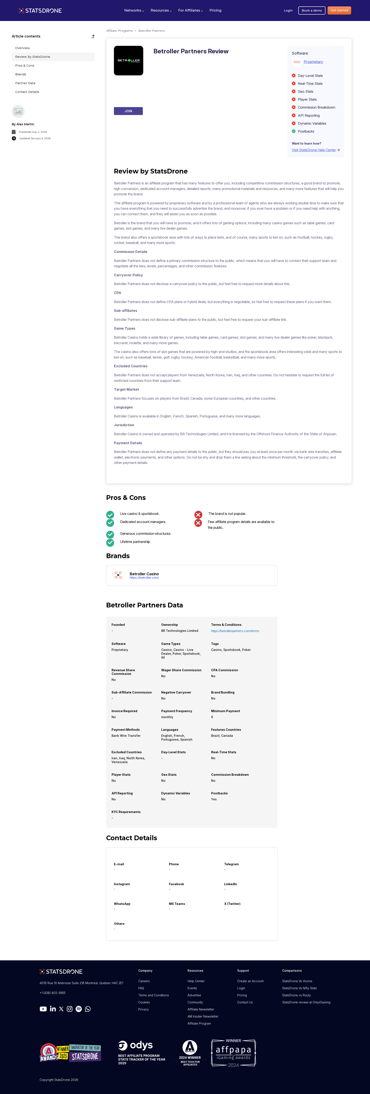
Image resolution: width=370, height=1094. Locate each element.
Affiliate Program (199, 1023)
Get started (339, 10)
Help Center (196, 981)
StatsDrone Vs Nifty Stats (299, 988)
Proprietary (313, 61)
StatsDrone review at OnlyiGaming (306, 1002)
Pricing (242, 995)
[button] (134, 10)
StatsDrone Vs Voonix (297, 981)
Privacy (143, 1009)
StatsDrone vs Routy (296, 995)
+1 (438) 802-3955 (53, 993)
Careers (144, 981)
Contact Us (245, 1002)
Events (192, 988)
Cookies (144, 1002)
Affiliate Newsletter (201, 1009)
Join (128, 111)
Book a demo (312, 10)
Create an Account (250, 981)
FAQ (141, 988)
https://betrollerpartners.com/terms (235, 631)
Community (195, 1002)
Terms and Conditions (153, 995)
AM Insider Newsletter (203, 1016)
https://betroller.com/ (144, 577)
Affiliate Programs (119, 31)
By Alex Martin (23, 124)
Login (288, 10)
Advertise (194, 995)
